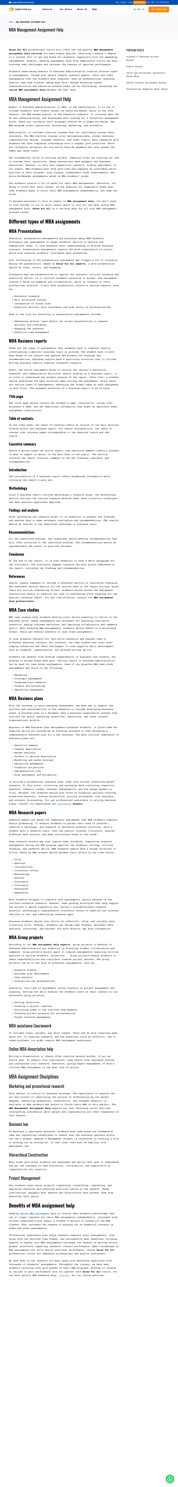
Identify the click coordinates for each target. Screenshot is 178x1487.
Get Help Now (158, 9)
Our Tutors (66, 9)
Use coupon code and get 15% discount (142, 2)
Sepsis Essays (134, 66)
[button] (170, 1479)
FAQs (94, 9)
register (64, 1275)
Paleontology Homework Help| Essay (147, 89)
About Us (82, 9)
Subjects (47, 9)
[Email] (21, 2)
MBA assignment (61, 804)
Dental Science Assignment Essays (146, 83)
